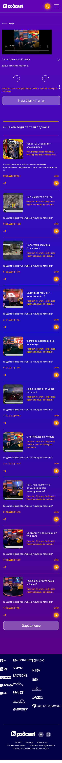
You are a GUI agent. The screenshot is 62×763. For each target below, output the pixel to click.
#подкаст (6, 88)
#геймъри (49, 151)
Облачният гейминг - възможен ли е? (38, 294)
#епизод (35, 88)
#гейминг (39, 154)
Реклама (29, 742)
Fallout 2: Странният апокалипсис (38, 145)
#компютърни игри (35, 151)
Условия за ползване (16, 745)
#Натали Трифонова (21, 88)
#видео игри (50, 154)
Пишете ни (42, 742)
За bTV (18, 742)
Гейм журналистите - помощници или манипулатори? (38, 488)
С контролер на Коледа (40, 436)
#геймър (30, 154)
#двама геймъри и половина (40, 204)
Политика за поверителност (42, 745)
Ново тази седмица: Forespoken (38, 246)
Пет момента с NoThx (39, 196)
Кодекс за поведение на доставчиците (31, 748)
